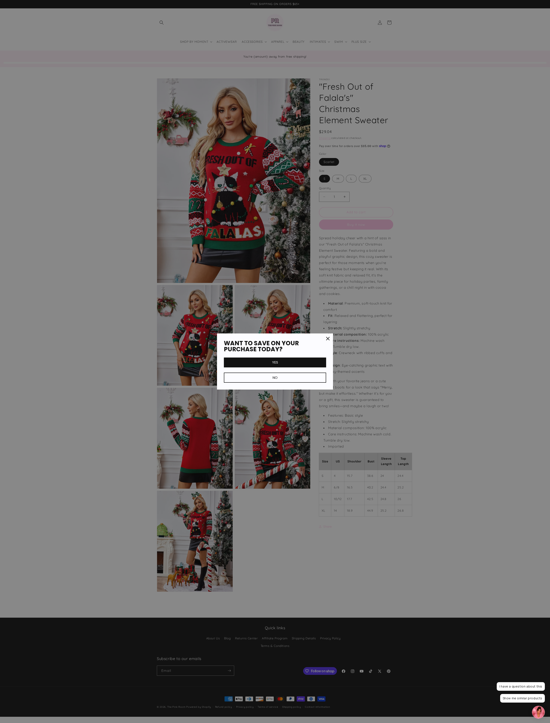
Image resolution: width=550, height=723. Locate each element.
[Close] (328, 338)
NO (275, 377)
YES (275, 362)
